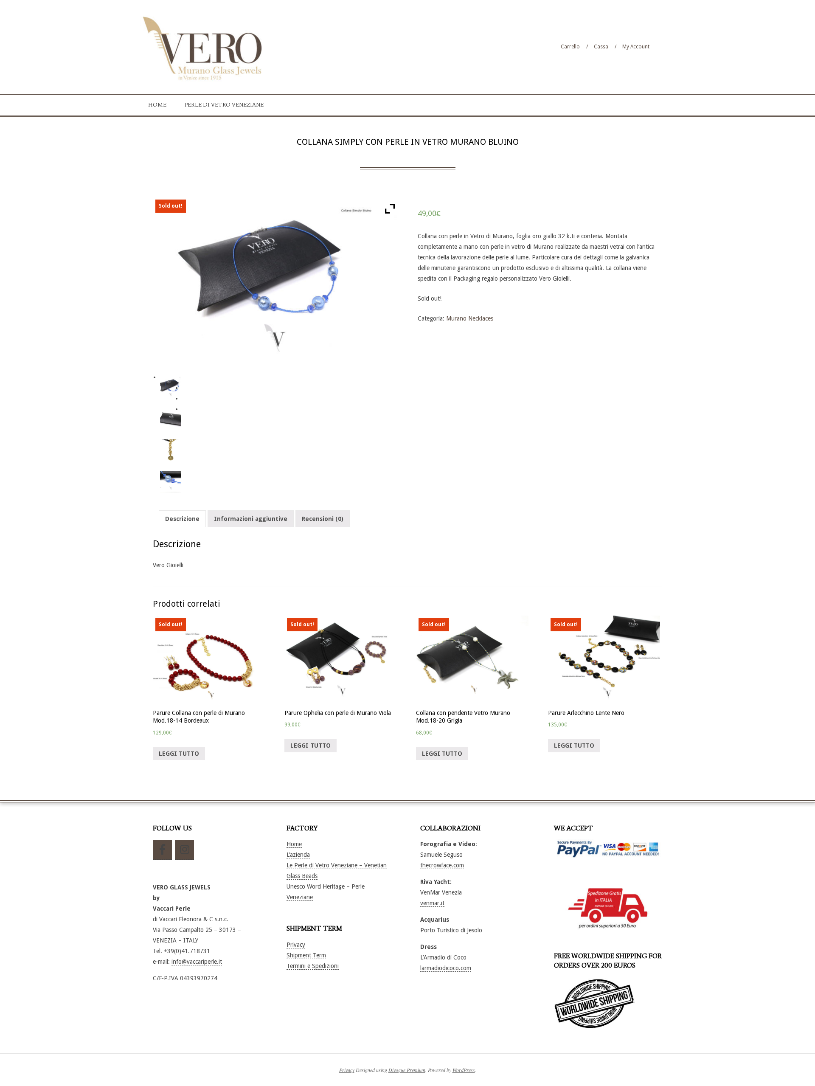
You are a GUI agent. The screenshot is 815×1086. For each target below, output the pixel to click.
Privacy (296, 944)
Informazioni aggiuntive (250, 518)
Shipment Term (306, 955)
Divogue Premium (406, 1069)
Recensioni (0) (322, 518)
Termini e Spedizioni (313, 965)
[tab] (182, 518)
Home (294, 844)
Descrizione (182, 518)
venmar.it (432, 903)
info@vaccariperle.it (196, 961)
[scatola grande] (171, 418)
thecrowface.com (442, 865)
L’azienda (298, 854)
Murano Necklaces (469, 318)
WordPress (463, 1069)
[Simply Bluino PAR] (171, 482)
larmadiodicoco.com (445, 968)
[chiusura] (171, 450)
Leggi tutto (179, 753)
